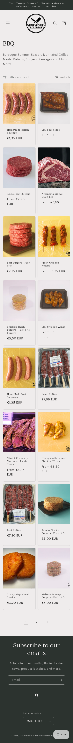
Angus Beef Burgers (19, 194)
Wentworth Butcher (30, 736)
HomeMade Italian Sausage (18, 131)
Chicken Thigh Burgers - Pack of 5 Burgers (18, 330)
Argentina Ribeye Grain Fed (52, 196)
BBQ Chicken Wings (53, 327)
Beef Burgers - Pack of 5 (18, 264)
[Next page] (47, 622)
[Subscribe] (60, 680)
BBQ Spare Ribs (51, 130)
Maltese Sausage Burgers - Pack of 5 (53, 596)
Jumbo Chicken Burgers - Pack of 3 (53, 532)
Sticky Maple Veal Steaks (18, 596)
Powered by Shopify (51, 736)
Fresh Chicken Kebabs (50, 264)
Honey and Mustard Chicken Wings (53, 460)
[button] (8, 23)
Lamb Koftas (49, 394)
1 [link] (26, 622)
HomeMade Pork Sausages (17, 396)
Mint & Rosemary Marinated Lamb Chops (17, 461)
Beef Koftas (14, 530)
